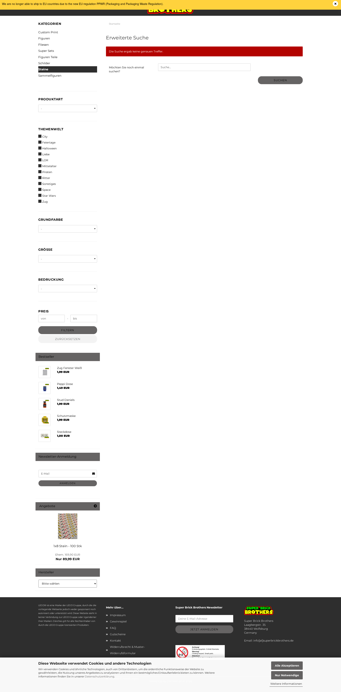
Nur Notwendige (287, 675)
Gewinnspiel (118, 621)
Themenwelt (50, 129)
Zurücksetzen (67, 339)
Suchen (280, 80)
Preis (43, 311)
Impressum (118, 615)
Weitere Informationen (286, 683)
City (45, 136)
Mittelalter (49, 166)
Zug (45, 201)
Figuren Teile (47, 57)
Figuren (44, 38)
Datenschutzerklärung (99, 676)
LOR (45, 160)
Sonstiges (49, 184)
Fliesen (43, 45)
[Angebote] (95, 506)
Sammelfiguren (49, 75)
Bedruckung (51, 279)
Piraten (47, 172)
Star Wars (49, 195)
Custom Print (48, 32)
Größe (45, 249)
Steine (43, 69)
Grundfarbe (50, 220)
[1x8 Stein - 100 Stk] (67, 526)
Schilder (44, 63)
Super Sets (46, 51)
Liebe (46, 154)
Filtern (67, 330)
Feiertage (48, 142)
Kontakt (115, 640)
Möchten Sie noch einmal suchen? (126, 69)
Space (46, 190)
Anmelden (68, 483)
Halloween (49, 148)
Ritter (46, 178)
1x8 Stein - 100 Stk (67, 546)
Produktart (50, 99)
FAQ (113, 628)
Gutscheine (118, 634)
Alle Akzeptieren (287, 665)
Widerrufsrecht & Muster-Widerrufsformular (127, 650)
